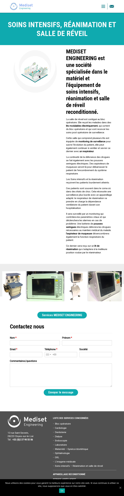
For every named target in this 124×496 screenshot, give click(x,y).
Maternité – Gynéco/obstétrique (71, 449)
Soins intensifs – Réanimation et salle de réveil (79, 466)
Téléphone (51, 349)
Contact (111, 6)
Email (13, 349)
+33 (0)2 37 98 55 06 (22, 439)
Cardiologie (61, 428)
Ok (62, 490)
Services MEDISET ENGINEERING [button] (62, 315)
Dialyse (58, 436)
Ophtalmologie (62, 453)
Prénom (67, 337)
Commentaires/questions (23, 361)
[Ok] (120, 487)
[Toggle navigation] (103, 6)
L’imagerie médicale (65, 461)
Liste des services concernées (70, 418)
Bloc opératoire (63, 423)
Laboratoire (61, 444)
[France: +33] (48, 354)
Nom (13, 337)
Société (83, 349)
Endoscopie (61, 440)
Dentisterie (60, 432)
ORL (57, 457)
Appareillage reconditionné (69, 474)
